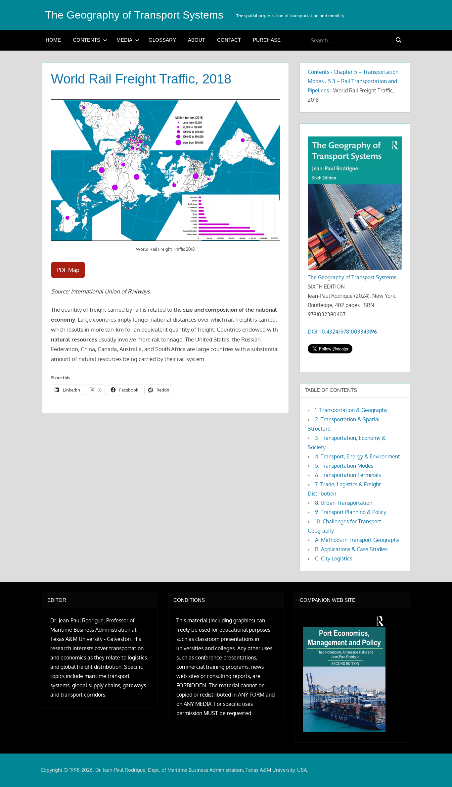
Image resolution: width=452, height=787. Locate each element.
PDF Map (68, 269)
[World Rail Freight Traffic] (165, 170)
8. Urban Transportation (343, 502)
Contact (229, 40)
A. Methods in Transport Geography (357, 540)
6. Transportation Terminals (348, 475)
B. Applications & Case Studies (351, 549)
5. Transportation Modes (344, 465)
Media (124, 40)
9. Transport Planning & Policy (350, 512)
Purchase (267, 40)
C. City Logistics (333, 558)
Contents (86, 40)
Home (53, 40)
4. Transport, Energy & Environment (357, 456)
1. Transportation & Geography (351, 410)
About (196, 40)
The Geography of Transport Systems (134, 15)
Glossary (162, 40)
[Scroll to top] (436, 771)
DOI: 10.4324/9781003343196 (342, 331)
